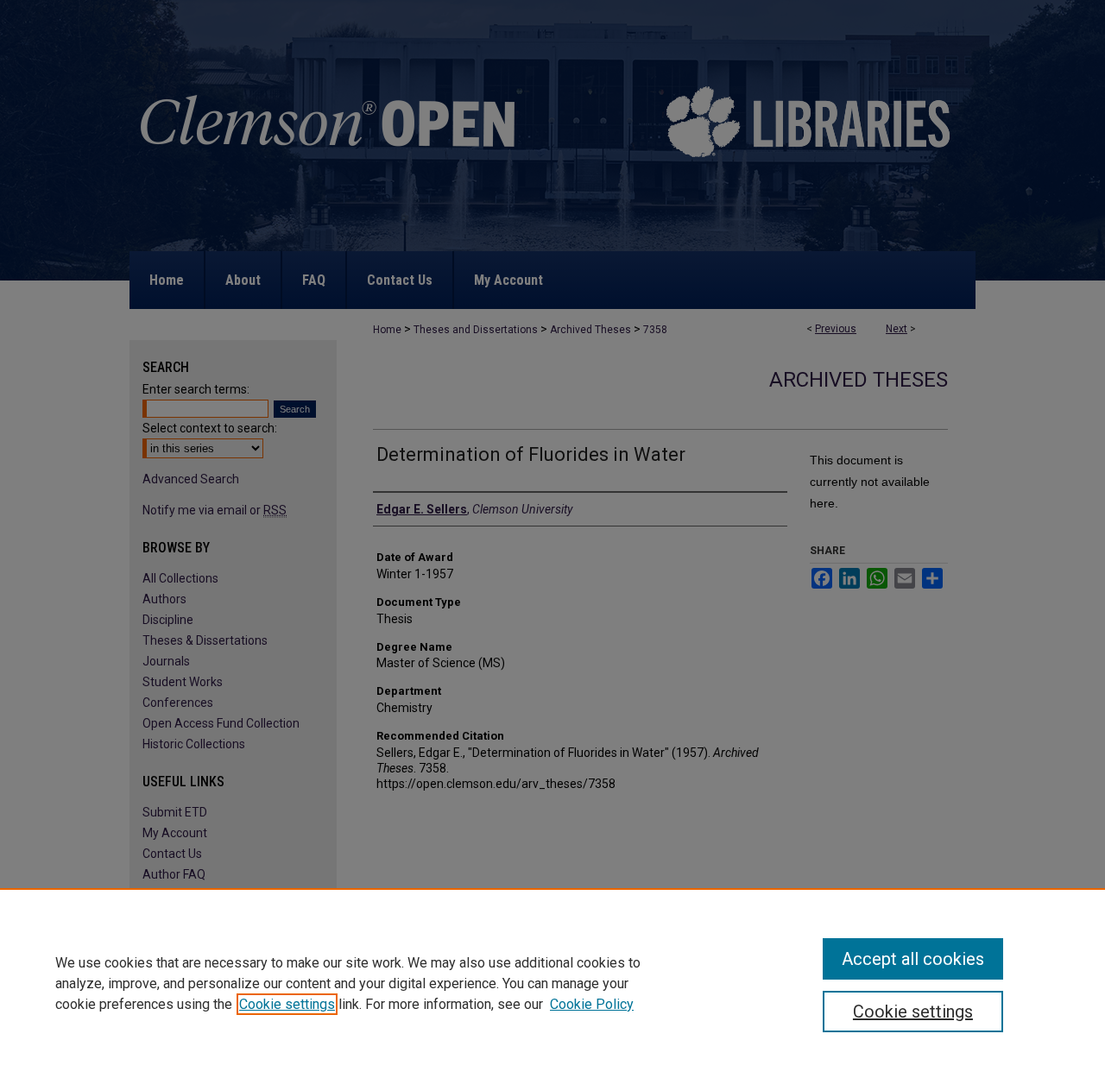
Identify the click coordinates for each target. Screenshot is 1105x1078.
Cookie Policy (592, 1004)
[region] (552, 983)
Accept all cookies (913, 959)
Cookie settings (287, 1004)
